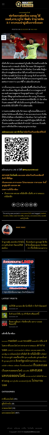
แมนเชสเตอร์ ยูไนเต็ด (25, 381)
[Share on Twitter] (22, 205)
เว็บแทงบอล (40, 365)
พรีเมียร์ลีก (35, 353)
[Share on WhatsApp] (14, 205)
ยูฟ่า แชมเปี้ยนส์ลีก (30, 357)
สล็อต (40, 361)
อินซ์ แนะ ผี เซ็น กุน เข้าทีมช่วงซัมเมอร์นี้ (24, 314)
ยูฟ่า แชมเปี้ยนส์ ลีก (17, 357)
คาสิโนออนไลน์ (12, 345)
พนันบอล (17, 428)
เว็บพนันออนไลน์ (26, 365)
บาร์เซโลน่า (27, 350)
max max (34, 29)
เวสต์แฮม (16, 365)
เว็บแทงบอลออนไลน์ (12, 370)
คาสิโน (40, 341)
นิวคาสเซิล (20, 216)
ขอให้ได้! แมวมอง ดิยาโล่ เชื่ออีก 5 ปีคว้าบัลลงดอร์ (28, 306)
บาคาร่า (10, 350)
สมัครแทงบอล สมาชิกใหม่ (12, 132)
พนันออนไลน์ (15, 354)
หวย (43, 361)
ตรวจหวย (22, 345)
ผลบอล (33, 350)
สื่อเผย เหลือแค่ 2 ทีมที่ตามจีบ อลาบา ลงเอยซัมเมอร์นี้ (25, 323)
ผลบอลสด (38, 428)
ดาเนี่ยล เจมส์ (12, 216)
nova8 (5, 216)
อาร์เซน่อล (10, 365)
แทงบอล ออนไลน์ (30, 376)
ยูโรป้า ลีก (12, 361)
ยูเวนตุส (6, 361)
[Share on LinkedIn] (35, 205)
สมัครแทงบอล (31, 360)
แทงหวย (40, 376)
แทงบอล (26, 216)
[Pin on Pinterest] (31, 205)
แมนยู (6, 380)
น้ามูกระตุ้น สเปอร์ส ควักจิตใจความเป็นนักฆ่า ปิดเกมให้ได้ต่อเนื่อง (13, 245)
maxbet (43, 213)
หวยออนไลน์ (7, 408)
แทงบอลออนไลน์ (24, 12)
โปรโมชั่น (13, 175)
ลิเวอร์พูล (20, 360)
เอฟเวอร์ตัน (26, 371)
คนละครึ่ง (35, 341)
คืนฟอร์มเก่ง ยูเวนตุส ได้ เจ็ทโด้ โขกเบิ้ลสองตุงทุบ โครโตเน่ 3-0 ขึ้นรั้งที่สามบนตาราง (36, 245)
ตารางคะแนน (31, 345)
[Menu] (3, 4)
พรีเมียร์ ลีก (25, 354)
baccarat (4, 341)
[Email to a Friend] (27, 205)
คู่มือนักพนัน (6, 403)
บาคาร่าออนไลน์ (19, 350)
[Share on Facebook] (18, 205)
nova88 (27, 340)
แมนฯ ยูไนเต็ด (14, 381)
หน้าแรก (9, 428)
